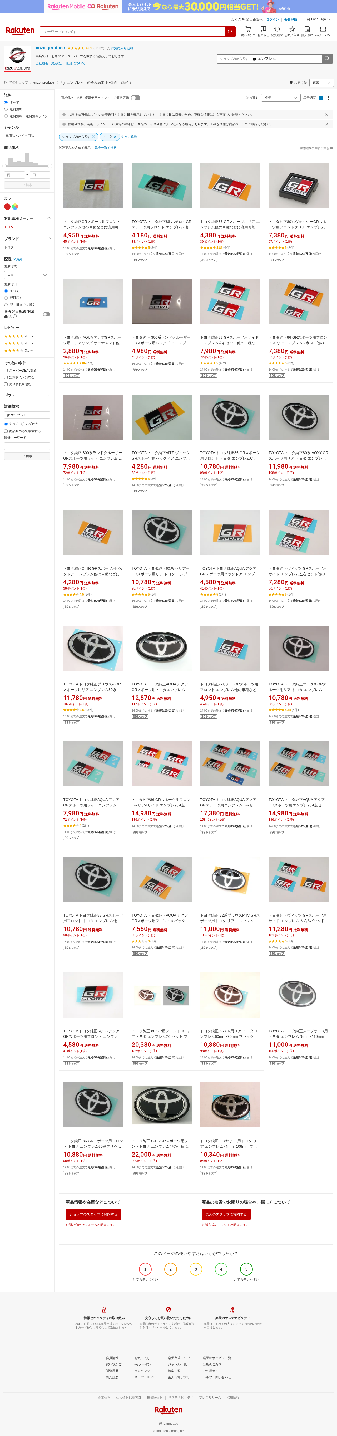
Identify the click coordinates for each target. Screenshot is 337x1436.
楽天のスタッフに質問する (226, 1214)
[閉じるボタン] (326, 114)
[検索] (230, 31)
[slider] (4, 166)
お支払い (57, 63)
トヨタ (9, 227)
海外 (19, 259)
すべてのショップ (15, 82)
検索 (29, 185)
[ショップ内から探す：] (327, 59)
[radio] (6, 102)
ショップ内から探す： (236, 59)
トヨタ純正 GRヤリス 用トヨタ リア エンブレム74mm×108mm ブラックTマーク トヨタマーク (228, 1146)
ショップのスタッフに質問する (93, 1214)
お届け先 (10, 266)
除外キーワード (15, 438)
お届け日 (10, 284)
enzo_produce (50, 48)
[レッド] (7, 206)
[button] (318, 20)
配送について (75, 63)
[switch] (46, 314)
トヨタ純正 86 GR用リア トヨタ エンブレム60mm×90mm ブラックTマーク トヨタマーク (230, 1036)
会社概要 (42, 63)
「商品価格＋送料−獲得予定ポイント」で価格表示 (93, 98)
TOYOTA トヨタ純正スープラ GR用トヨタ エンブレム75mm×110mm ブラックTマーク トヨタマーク (298, 1036)
